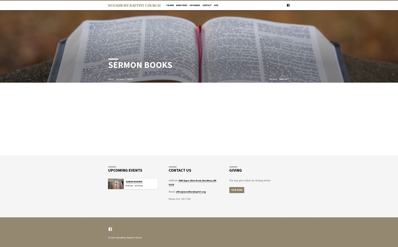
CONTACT (207, 5)
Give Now (236, 189)
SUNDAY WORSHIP (134, 181)
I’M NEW (170, 5)
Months (283, 79)
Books (130, 79)
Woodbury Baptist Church (134, 5)
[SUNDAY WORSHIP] (116, 184)
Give (216, 5)
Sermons (120, 79)
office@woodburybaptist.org (191, 191)
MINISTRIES (181, 5)
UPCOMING (195, 5)
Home (110, 79)
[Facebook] (288, 5)
